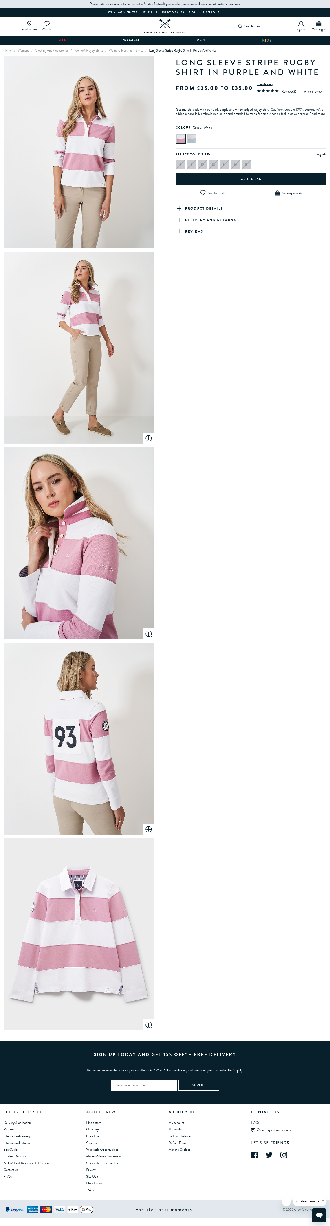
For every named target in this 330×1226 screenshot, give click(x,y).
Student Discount (15, 1156)
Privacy (91, 1169)
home (8, 50)
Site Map (92, 1176)
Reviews (287, 91)
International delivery (17, 1136)
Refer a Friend (178, 1142)
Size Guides (11, 1149)
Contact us (11, 1169)
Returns (9, 1129)
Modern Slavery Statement (103, 1156)
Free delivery (265, 84)
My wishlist (176, 1129)
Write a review (313, 91)
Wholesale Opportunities (102, 1149)
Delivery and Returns (210, 220)
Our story (92, 1129)
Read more (317, 114)
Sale (62, 40)
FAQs (8, 1176)
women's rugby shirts (88, 50)
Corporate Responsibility (102, 1163)
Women (131, 40)
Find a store (93, 1122)
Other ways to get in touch (274, 1129)
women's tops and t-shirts (126, 50)
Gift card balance (180, 1136)
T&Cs (90, 1189)
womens (23, 50)
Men (201, 40)
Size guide (320, 154)
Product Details (204, 208)
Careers (91, 1142)
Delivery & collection (17, 1122)
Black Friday (94, 1183)
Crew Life (92, 1136)
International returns (17, 1142)
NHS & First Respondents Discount (27, 1163)
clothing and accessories (51, 50)
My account (176, 1122)
